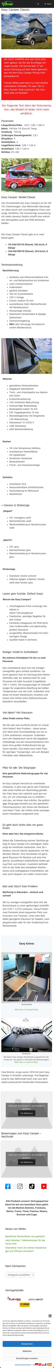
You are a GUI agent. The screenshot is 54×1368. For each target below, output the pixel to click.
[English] (40, 1364)
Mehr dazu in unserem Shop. (27, 1009)
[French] (47, 1364)
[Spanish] (50, 1364)
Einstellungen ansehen (27, 1358)
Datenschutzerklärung (23, 1364)
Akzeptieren (27, 1344)
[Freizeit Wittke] (7, 4)
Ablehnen (27, 1351)
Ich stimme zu (27, 1113)
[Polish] (43, 1364)
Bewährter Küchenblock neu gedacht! (25, 1236)
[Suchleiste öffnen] (38, 4)
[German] (36, 1364)
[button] (50, 1316)
